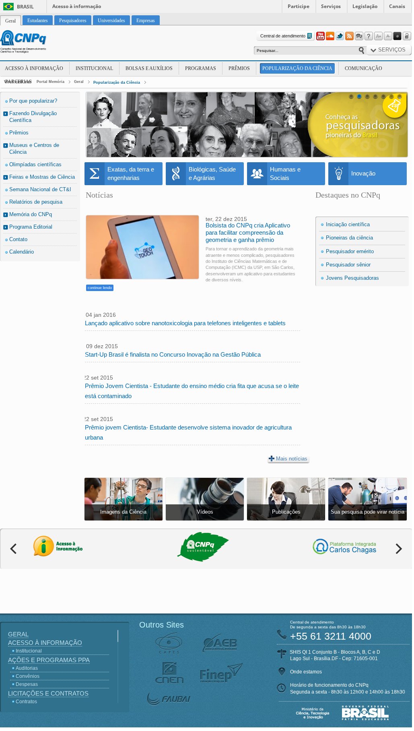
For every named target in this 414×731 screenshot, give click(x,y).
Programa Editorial (30, 227)
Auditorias (27, 668)
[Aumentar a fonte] (378, 36)
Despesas (27, 684)
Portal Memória (50, 82)
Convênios (27, 676)
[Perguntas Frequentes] (368, 36)
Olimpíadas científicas (35, 164)
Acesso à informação (76, 6)
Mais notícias (291, 459)
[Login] (407, 36)
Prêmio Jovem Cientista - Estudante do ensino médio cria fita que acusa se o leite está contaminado (192, 390)
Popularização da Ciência (297, 68)
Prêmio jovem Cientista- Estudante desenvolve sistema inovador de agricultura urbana (188, 432)
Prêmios (239, 68)
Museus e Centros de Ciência (34, 148)
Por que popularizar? (33, 101)
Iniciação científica (348, 224)
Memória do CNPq (30, 214)
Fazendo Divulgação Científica (33, 116)
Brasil (25, 6)
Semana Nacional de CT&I (40, 189)
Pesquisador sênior (348, 265)
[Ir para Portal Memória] (33, 42)
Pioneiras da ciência (349, 238)
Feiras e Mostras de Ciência (42, 177)
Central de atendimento (282, 35)
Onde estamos (306, 672)
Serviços (331, 6)
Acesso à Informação (34, 68)
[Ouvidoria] (358, 36)
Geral (79, 82)
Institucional (94, 68)
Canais (397, 6)
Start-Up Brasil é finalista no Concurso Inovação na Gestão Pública (173, 354)
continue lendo (100, 288)
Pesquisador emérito (350, 251)
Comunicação (363, 68)
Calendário (21, 252)
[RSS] (349, 36)
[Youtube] (320, 36)
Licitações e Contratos (48, 693)
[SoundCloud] (329, 36)
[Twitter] (339, 36)
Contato (18, 239)
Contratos (26, 701)
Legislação (364, 6)
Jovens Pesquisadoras (352, 278)
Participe (298, 6)
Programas (200, 68)
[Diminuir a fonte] (387, 36)
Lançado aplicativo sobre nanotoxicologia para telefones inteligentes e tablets (185, 323)
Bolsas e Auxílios (149, 68)
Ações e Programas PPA (49, 660)
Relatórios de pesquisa (35, 202)
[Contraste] (397, 36)
